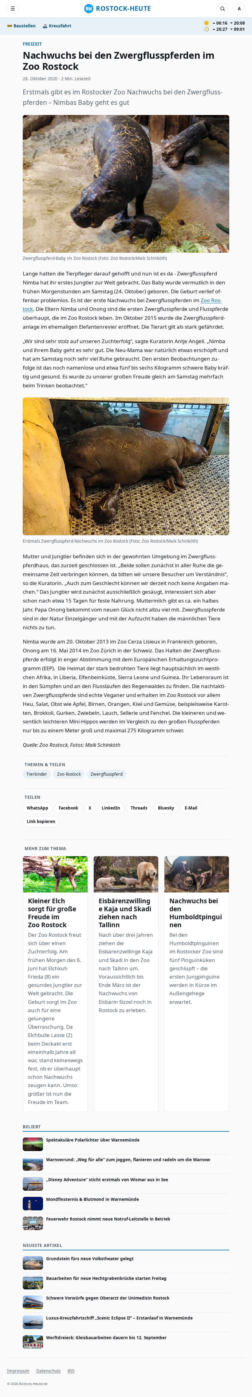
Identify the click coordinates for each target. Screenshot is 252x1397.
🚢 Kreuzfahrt (56, 26)
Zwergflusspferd (107, 774)
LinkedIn (111, 808)
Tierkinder (36, 774)
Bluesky (166, 808)
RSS (71, 1371)
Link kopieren (41, 821)
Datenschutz (48, 1371)
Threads (139, 808)
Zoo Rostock (69, 774)
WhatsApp (37, 808)
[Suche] (222, 8)
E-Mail (191, 808)
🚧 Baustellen (21, 26)
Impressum (18, 1371)
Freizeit (32, 44)
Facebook (68, 808)
